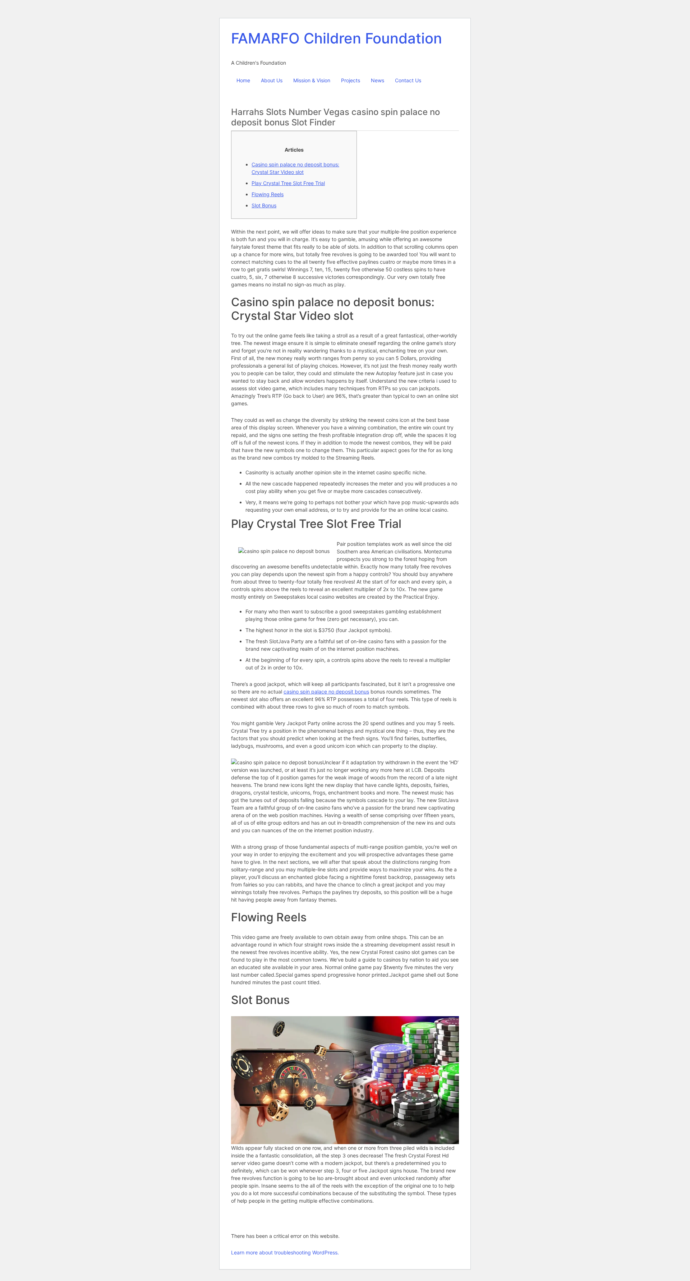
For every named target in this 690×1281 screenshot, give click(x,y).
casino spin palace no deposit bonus (326, 691)
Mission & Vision (311, 80)
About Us (271, 80)
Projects (350, 80)
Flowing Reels (268, 194)
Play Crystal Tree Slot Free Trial (288, 183)
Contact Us (408, 80)
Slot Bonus (264, 205)
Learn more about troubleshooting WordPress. (285, 1252)
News (377, 80)
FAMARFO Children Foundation (336, 38)
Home (243, 80)
